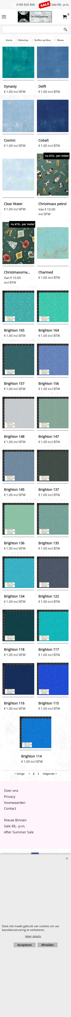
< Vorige (19, 773)
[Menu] (4, 17)
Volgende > (50, 773)
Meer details (33, 936)
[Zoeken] (65, 29)
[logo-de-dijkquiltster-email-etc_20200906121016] (35, 16)
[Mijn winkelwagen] (64, 16)
